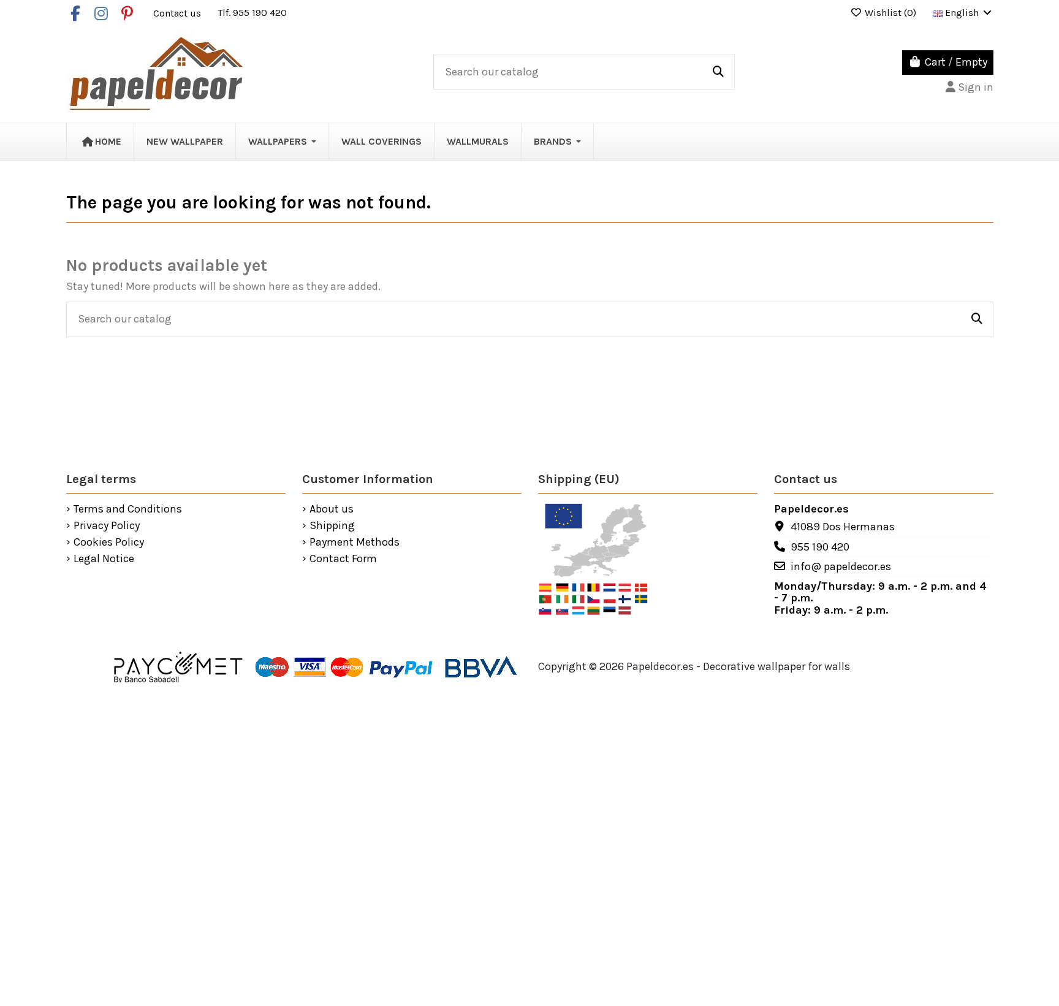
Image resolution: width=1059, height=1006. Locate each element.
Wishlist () (890, 12)
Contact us (178, 12)
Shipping (332, 526)
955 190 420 (820, 547)
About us (331, 509)
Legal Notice (104, 559)
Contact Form (343, 559)
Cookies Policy (109, 542)
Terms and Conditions (128, 509)
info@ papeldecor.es (841, 566)
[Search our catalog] (718, 72)
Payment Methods (354, 542)
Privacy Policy (107, 526)
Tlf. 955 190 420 (252, 12)
